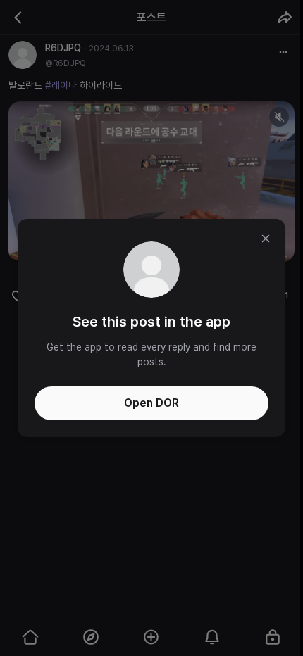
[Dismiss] (265, 238)
